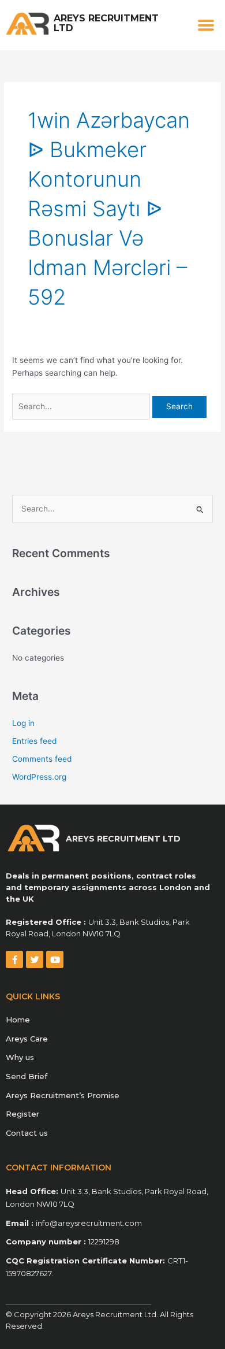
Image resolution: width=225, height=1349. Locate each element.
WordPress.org (39, 776)
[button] (206, 25)
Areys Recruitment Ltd (106, 23)
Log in (23, 723)
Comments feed (42, 759)
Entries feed (34, 741)
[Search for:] (82, 406)
